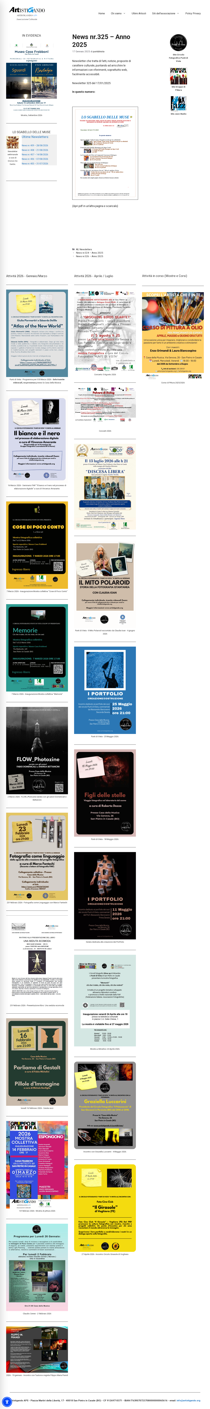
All (77, 249)
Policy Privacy (193, 13)
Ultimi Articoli (139, 13)
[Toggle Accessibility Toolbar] (7, 1402)
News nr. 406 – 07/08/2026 (35, 159)
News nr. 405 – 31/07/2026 (35, 163)
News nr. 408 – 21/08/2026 (35, 150)
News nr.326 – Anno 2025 (89, 256)
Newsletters (85, 249)
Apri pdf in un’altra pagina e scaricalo (95, 206)
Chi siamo (116, 13)
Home (101, 13)
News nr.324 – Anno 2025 (89, 252)
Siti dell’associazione (163, 13)
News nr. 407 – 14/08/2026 (35, 154)
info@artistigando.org (188, 1400)
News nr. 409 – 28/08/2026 (35, 145)
